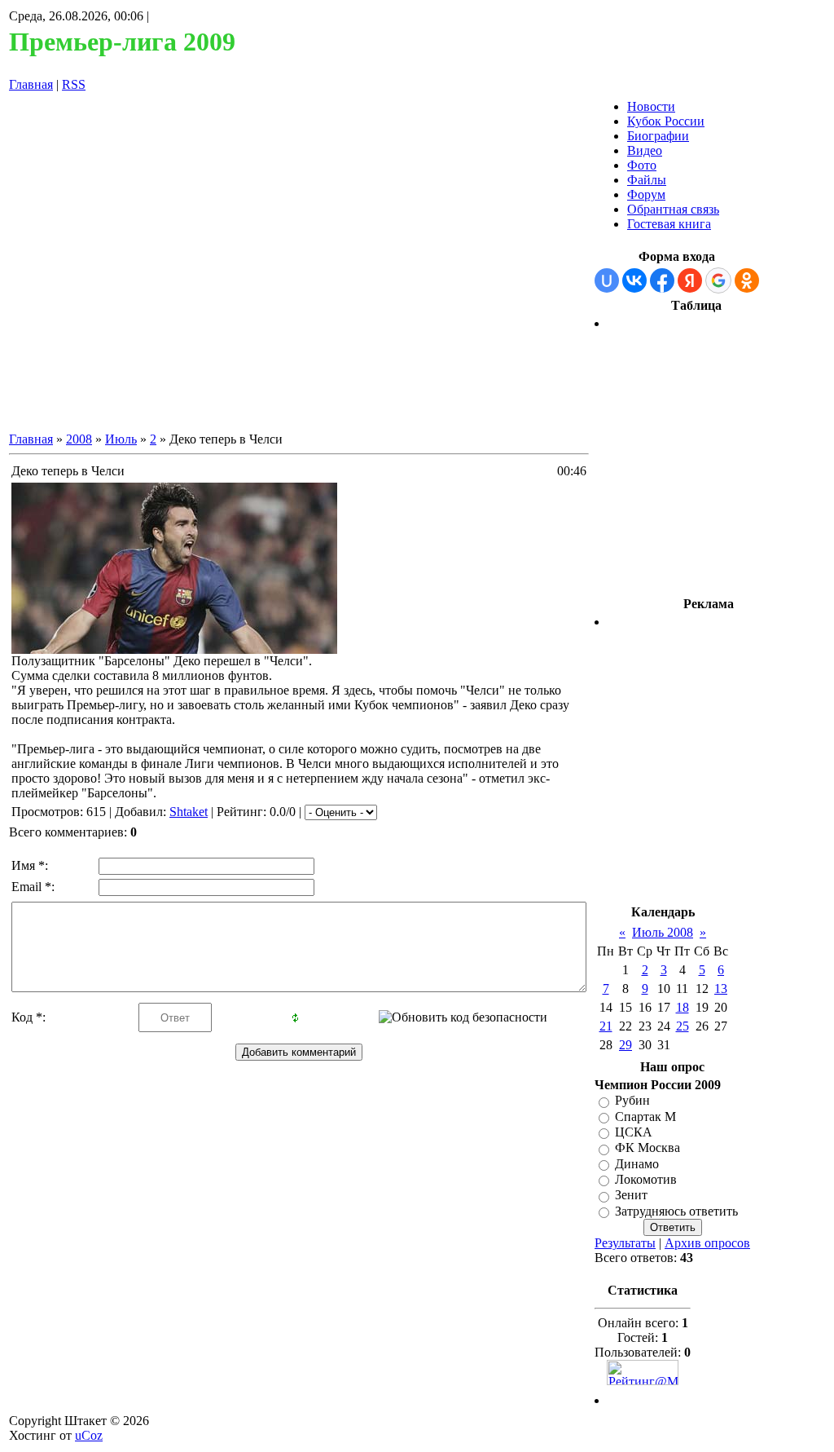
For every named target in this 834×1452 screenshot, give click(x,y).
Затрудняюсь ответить (676, 1211)
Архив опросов (707, 1243)
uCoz (89, 1435)
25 (682, 1026)
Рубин (632, 1101)
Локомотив (646, 1179)
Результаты (625, 1243)
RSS (74, 84)
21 (605, 1026)
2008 (79, 439)
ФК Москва (647, 1148)
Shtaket (188, 812)
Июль (121, 439)
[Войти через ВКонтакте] (634, 280)
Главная (31, 84)
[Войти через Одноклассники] (747, 280)
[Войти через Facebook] (662, 280)
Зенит (631, 1196)
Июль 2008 (662, 932)
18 (682, 1007)
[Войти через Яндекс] (690, 280)
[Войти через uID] (607, 280)
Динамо (637, 1164)
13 (720, 988)
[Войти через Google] (718, 280)
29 (625, 1045)
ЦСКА (633, 1132)
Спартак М (645, 1116)
